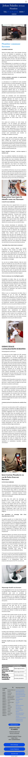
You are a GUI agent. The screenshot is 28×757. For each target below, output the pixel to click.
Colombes (9, 701)
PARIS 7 (4, 702)
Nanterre (9, 698)
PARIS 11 (4, 708)
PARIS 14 (4, 713)
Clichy (9, 710)
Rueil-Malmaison (11, 704)
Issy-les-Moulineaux (11, 705)
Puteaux (9, 718)
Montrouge (10, 713)
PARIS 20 (4, 722)
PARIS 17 (4, 717)
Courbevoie (10, 699)
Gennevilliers (10, 719)
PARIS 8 (4, 703)
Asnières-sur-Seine (11, 702)
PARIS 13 (4, 711)
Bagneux (9, 721)
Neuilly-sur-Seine (11, 709)
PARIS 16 (4, 716)
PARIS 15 (4, 714)
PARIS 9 (4, 705)
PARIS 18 (4, 719)
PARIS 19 (4, 720)
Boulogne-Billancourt (11, 696)
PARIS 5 (4, 699)
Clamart (9, 712)
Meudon (9, 715)
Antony (9, 707)
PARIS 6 (4, 700)
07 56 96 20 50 (12, 12)
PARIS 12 (4, 709)
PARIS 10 (4, 706)
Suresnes (9, 716)
